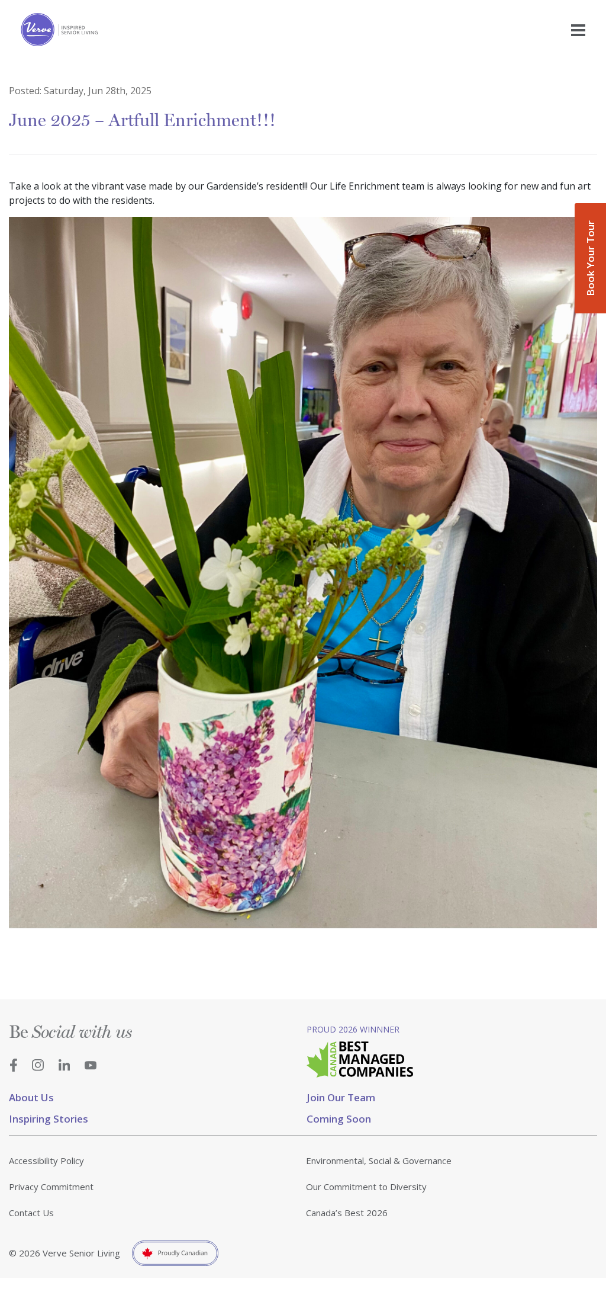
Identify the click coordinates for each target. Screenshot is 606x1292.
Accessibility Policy (46, 1160)
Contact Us (31, 1213)
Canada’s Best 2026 (347, 1213)
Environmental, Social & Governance (379, 1160)
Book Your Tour (590, 258)
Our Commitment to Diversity (366, 1186)
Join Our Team (341, 1097)
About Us (31, 1097)
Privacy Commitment (51, 1186)
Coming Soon (339, 1119)
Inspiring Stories (48, 1119)
